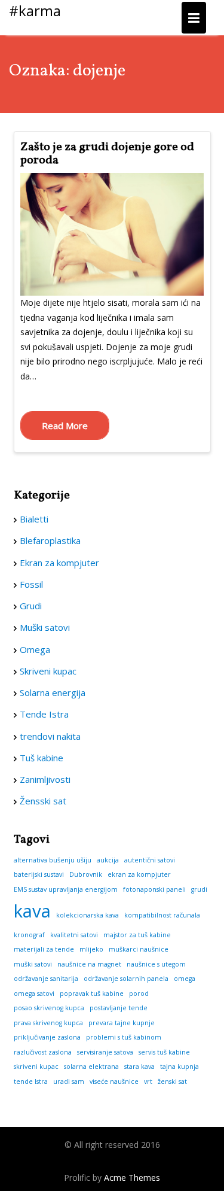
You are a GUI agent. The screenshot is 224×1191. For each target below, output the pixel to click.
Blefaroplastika (50, 540)
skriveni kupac (36, 1066)
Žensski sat (43, 801)
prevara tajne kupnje (121, 1023)
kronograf (29, 935)
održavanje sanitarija (46, 978)
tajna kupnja (179, 1066)
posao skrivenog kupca (49, 1008)
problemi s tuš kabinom (123, 1037)
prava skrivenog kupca (48, 1023)
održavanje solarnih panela (126, 978)
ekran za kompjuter (139, 874)
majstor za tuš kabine (137, 935)
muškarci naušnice (138, 949)
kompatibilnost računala (162, 915)
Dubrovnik (85, 874)
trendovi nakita (50, 736)
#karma (35, 10)
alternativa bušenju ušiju (52, 860)
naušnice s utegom (156, 964)
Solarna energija (52, 692)
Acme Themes (132, 1177)
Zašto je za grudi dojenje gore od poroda (107, 154)
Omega (35, 649)
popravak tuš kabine (92, 993)
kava (32, 911)
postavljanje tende (119, 1008)
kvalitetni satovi (74, 935)
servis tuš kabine (164, 1052)
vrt (148, 1081)
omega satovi (34, 993)
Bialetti (34, 519)
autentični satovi (149, 860)
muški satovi (33, 964)
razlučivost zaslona (43, 1052)
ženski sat (172, 1081)
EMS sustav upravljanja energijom (66, 889)
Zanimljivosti (45, 779)
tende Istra (31, 1081)
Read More (65, 426)
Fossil (31, 584)
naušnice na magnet (89, 964)
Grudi (31, 606)
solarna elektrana (91, 1066)
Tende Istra (44, 714)
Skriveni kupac (48, 671)
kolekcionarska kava (87, 915)
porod (139, 993)
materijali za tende (44, 949)
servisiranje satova (105, 1052)
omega (184, 978)
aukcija (108, 860)
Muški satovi (45, 627)
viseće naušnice (114, 1081)
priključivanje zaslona (47, 1037)
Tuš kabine (41, 758)
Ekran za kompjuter (59, 563)
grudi (199, 889)
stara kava (139, 1066)
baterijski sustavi (39, 874)
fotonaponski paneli (154, 889)
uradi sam (68, 1081)
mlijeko (91, 949)
